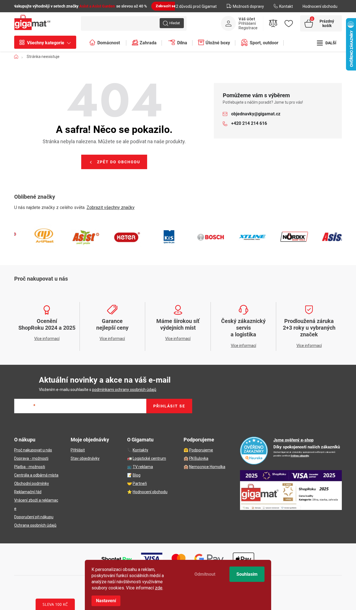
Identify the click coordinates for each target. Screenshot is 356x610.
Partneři (140, 483)
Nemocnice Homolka (207, 467)
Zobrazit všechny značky (110, 207)
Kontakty (140, 450)
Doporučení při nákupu (33, 517)
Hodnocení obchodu (320, 6)
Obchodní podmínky (31, 483)
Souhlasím (247, 574)
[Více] (327, 43)
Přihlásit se (169, 406)
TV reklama (143, 467)
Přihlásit (78, 450)
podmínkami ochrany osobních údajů (124, 389)
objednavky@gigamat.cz (255, 113)
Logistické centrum (149, 458)
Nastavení (106, 600)
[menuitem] (48, 43)
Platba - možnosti (29, 467)
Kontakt (286, 6)
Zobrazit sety (167, 6)
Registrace (248, 28)
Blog (136, 475)
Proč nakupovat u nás (33, 450)
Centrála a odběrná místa (36, 475)
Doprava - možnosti (31, 458)
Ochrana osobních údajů (35, 525)
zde (158, 587)
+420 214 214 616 (249, 123)
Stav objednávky (85, 458)
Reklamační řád (27, 492)
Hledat (174, 23)
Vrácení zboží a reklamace (36, 504)
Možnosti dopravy (248, 6)
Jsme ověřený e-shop (293, 440)
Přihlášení (247, 23)
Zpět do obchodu (118, 162)
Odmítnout (204, 574)
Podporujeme (201, 450)
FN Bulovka (198, 458)
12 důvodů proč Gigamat (195, 6)
